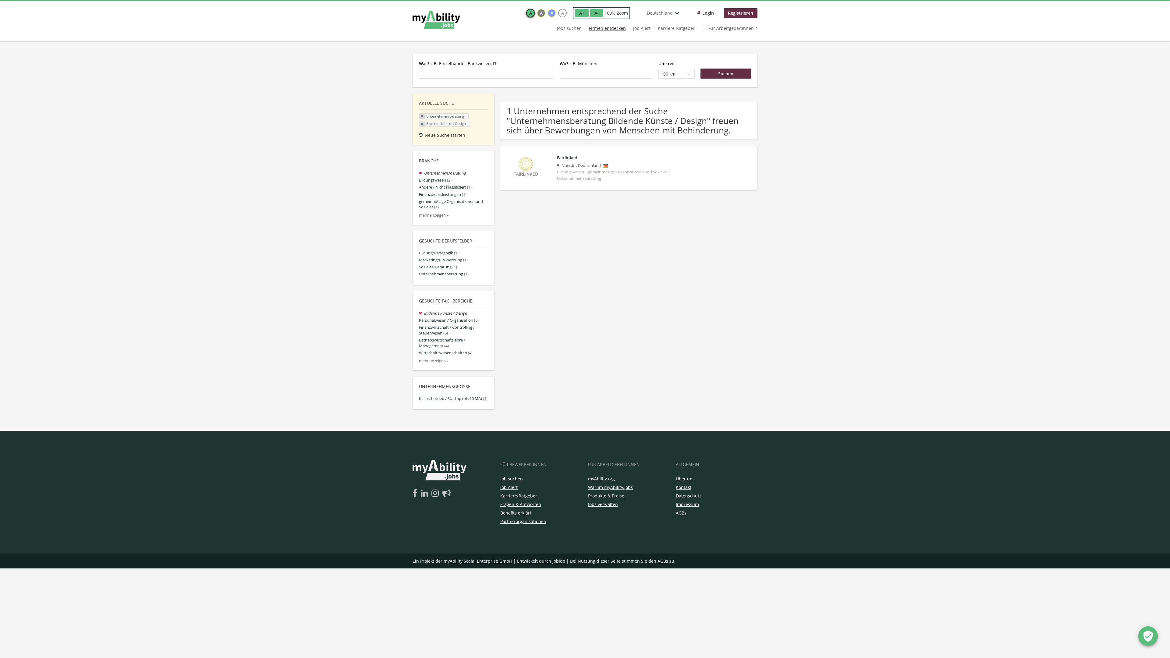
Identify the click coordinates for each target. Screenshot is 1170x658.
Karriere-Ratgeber (676, 28)
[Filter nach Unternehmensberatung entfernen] (421, 173)
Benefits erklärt (515, 513)
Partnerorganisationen (523, 521)
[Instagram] (436, 493)
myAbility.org (601, 479)
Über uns (685, 479)
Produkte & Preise (606, 496)
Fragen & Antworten (520, 504)
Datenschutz (688, 496)
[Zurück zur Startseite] (436, 20)
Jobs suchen (569, 28)
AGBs (681, 513)
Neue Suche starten (445, 135)
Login (708, 13)
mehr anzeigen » (433, 215)
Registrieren (740, 13)
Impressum (687, 504)
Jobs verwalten (603, 504)
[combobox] (486, 74)
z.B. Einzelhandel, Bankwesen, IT (458, 63)
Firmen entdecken (607, 28)
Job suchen (511, 479)
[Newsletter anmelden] (446, 493)
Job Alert (642, 28)
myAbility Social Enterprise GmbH (478, 561)
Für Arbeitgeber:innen (731, 28)
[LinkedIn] (425, 493)
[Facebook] (416, 493)
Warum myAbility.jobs (610, 487)
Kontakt (683, 487)
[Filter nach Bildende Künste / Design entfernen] (421, 313)
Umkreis (666, 63)
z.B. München (578, 63)
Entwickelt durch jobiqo (541, 561)
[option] (530, 13)
